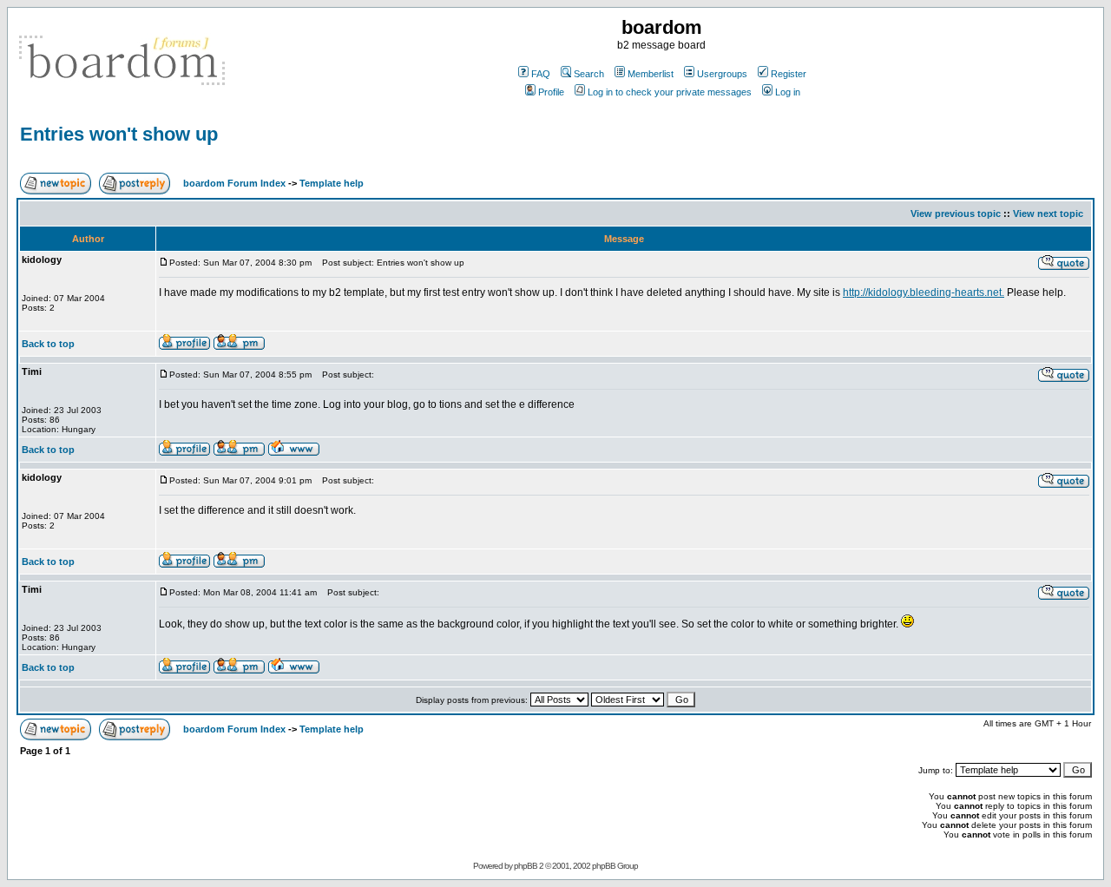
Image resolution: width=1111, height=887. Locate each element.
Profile (551, 92)
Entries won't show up (119, 134)
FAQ (540, 74)
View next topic (1048, 213)
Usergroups (722, 74)
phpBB (525, 866)
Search (589, 74)
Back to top (48, 343)
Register (788, 74)
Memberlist (651, 74)
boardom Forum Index (234, 183)
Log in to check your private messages (670, 92)
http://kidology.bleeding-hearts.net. (923, 292)
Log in (787, 92)
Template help (331, 183)
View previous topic (955, 213)
